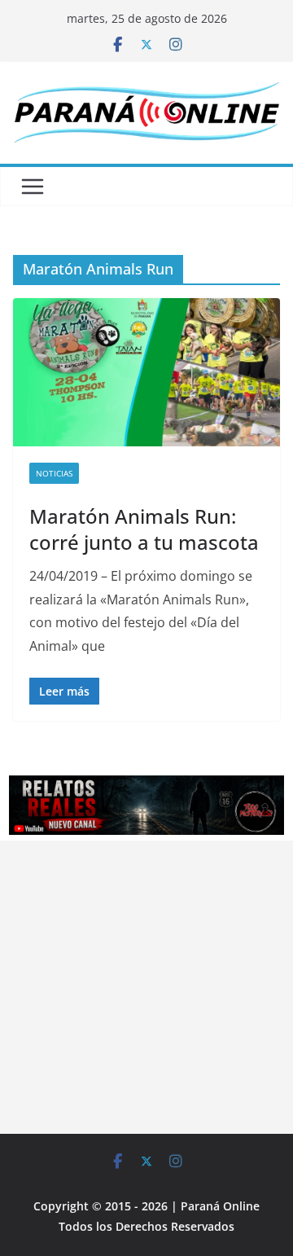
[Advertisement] (146, 987)
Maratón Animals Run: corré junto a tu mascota (144, 529)
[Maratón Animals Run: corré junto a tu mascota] (146, 372)
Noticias (54, 473)
